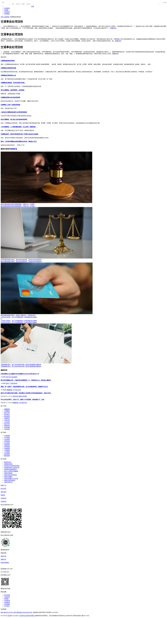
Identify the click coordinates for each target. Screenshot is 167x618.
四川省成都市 (13, 377)
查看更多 (14, 149)
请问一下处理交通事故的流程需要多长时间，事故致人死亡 (19, 141)
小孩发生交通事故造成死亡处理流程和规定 (14, 112)
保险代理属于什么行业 (11, 478)
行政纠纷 (7, 429)
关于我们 (7, 606)
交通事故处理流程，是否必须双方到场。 (13, 82)
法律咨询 (17, 4)
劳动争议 (15, 396)
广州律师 (7, 452)
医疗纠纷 (7, 413)
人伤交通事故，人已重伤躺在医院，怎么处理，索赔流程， (19, 127)
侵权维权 (7, 425)
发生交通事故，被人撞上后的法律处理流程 (14, 119)
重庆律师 (7, 455)
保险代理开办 (8, 482)
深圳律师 (7, 454)
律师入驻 (3, 556)
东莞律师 (7, 441)
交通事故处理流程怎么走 (8, 75)
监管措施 (7, 604)
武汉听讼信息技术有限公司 (27, 615)
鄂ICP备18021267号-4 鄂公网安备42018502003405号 (16, 612)
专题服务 (7, 13)
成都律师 (7, 444)
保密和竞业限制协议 (10, 469)
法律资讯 (28, 4)
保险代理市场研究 (9, 480)
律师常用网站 (5, 562)
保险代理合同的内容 (10, 475)
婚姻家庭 (9, 390)
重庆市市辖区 (23, 396)
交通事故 (7, 411)
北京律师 (7, 437)
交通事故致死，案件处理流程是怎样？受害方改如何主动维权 (19, 134)
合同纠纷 (7, 420)
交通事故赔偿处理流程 (8, 60)
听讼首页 (3, 488)
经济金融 (7, 427)
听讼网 (10, 615)
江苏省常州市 (23, 402)
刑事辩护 (7, 418)
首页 (13, 4)
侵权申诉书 (7, 462)
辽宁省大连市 (17, 390)
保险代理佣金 (8, 473)
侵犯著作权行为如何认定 (11, 467)
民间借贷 (7, 416)
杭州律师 (7, 446)
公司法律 (7, 422)
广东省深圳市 (13, 383)
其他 (7, 377)
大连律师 (7, 439)
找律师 (23, 4)
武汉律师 (7, 443)
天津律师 (7, 435)
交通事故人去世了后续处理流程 (10, 104)
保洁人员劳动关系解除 (11, 471)
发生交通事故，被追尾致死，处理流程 (12, 90)
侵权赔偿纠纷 (8, 464)
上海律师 (7, 450)
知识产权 (7, 423)
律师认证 (3, 559)
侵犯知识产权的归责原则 (11, 465)
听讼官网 (7, 595)
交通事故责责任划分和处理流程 (10, 97)
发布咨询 (3, 492)
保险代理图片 (8, 476)
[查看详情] (113, 28)
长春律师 (7, 448)
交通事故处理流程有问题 (8, 68)
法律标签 (6, 17)
